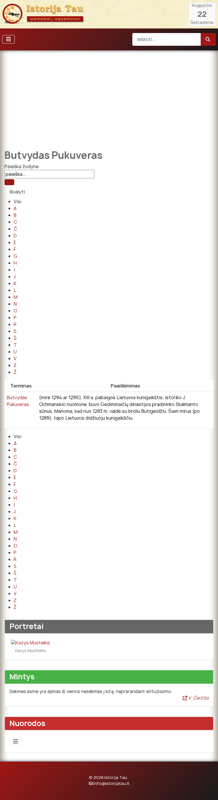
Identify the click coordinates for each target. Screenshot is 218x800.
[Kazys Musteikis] (30, 643)
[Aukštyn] (208, 789)
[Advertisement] (109, 96)
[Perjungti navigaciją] (8, 39)
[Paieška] (9, 182)
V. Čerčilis (198, 698)
